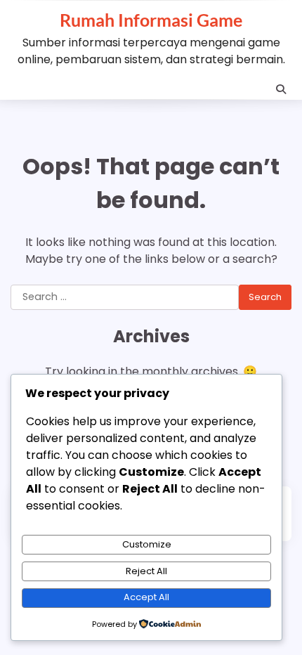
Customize (146, 544)
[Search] (280, 89)
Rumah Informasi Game (151, 19)
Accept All (146, 597)
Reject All (146, 571)
